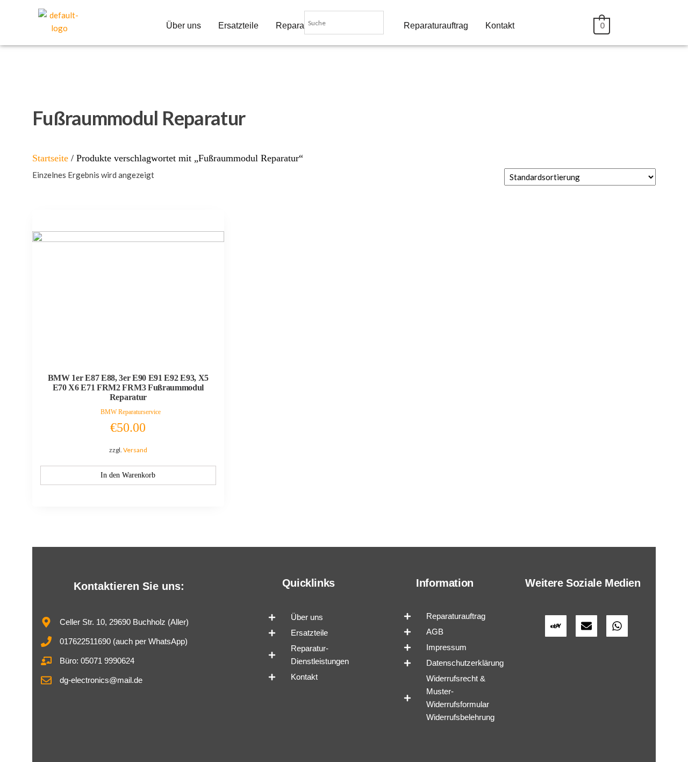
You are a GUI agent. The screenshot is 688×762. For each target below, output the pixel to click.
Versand (135, 450)
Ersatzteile (238, 25)
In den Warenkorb (128, 475)
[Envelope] (586, 626)
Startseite (50, 158)
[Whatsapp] (617, 626)
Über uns (183, 25)
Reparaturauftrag (436, 25)
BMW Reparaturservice (131, 412)
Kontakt (499, 25)
